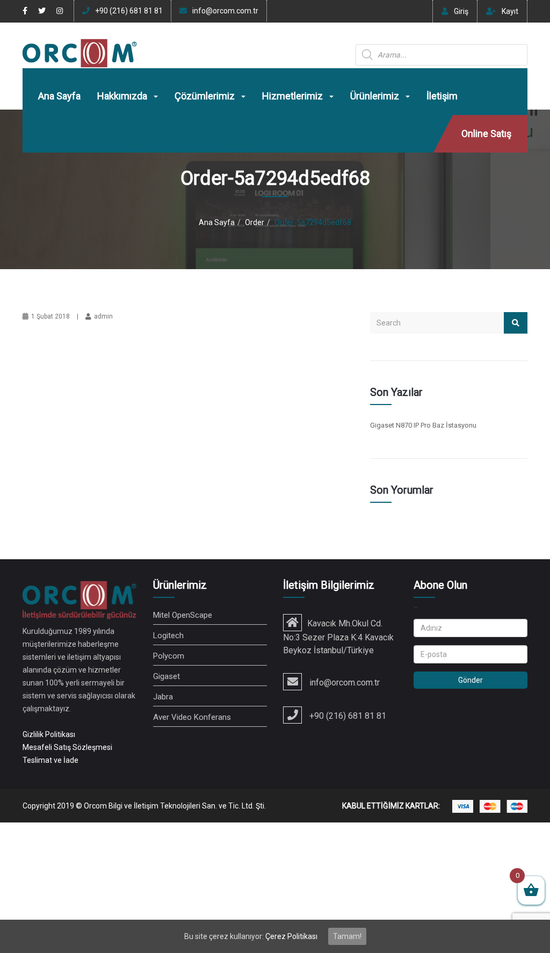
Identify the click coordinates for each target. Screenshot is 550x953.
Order (254, 222)
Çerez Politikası (291, 936)
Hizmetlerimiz (293, 96)
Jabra (163, 697)
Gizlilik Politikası (49, 734)
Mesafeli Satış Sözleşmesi (67, 747)
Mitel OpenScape (182, 615)
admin (103, 316)
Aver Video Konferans (192, 717)
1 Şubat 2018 (50, 316)
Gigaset (166, 676)
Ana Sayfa (59, 96)
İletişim (442, 96)
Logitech (168, 635)
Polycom (168, 656)
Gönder (470, 680)
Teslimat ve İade (50, 760)
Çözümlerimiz (206, 96)
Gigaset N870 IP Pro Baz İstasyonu (423, 425)
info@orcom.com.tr (225, 10)
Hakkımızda (123, 96)
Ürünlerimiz (375, 96)
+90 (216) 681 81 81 (129, 10)
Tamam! (347, 936)
